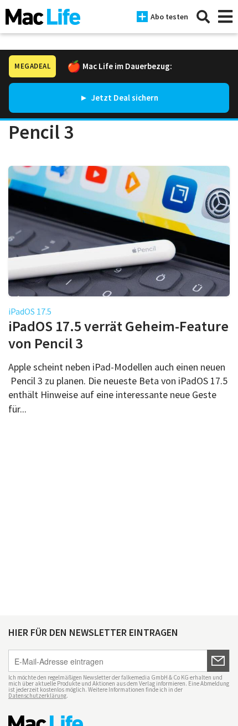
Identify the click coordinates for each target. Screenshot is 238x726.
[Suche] (203, 16)
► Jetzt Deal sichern (119, 97)
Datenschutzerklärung (37, 695)
